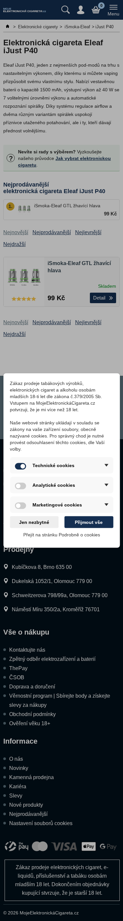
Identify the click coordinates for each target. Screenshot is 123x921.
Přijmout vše (89, 522)
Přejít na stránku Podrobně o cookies (61, 534)
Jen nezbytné (34, 522)
